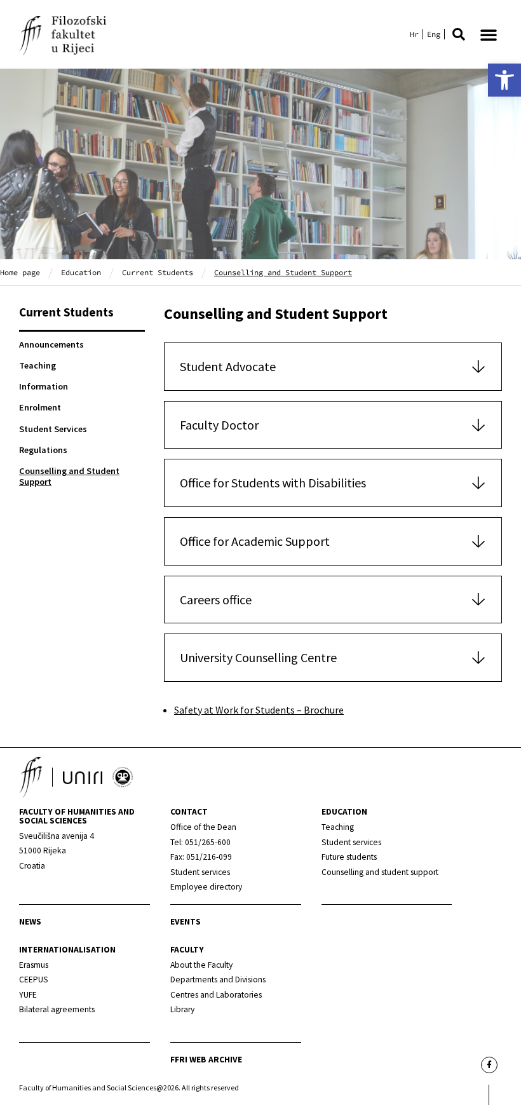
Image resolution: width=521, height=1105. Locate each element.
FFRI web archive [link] (206, 1059)
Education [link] (81, 272)
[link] (504, 80)
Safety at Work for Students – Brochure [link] (259, 709)
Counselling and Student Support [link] (69, 476)
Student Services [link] (53, 429)
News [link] (30, 921)
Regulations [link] (43, 450)
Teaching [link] (37, 365)
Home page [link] (20, 272)
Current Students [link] (157, 272)
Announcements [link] (51, 344)
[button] (458, 34)
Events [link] (185, 921)
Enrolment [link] (40, 407)
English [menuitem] (433, 34)
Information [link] (43, 386)
